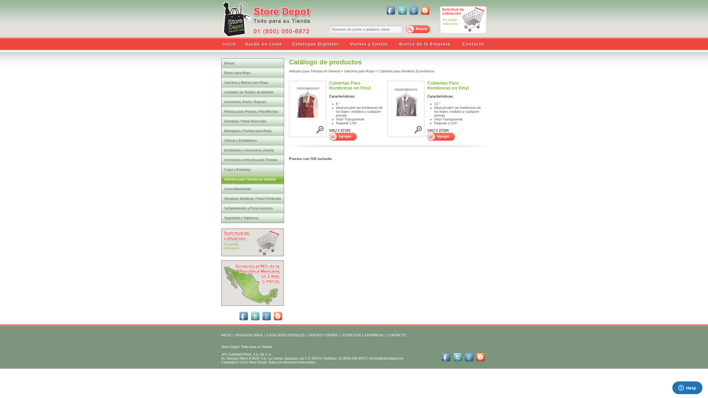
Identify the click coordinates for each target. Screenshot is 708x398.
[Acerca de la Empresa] (424, 44)
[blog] (425, 10)
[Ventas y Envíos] (368, 44)
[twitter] (402, 10)
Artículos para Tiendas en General (314, 71)
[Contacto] (471, 44)
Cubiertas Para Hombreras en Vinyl (350, 85)
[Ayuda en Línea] (264, 44)
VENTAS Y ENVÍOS (323, 335)
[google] (414, 10)
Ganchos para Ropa (359, 71)
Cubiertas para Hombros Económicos (406, 71)
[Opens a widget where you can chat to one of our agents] (687, 388)
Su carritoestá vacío (450, 22)
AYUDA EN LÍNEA (248, 335)
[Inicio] (231, 44)
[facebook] (391, 10)
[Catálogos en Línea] (315, 44)
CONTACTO (396, 335)
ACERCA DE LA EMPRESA (362, 335)
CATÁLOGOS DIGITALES (285, 335)
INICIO (226, 335)
